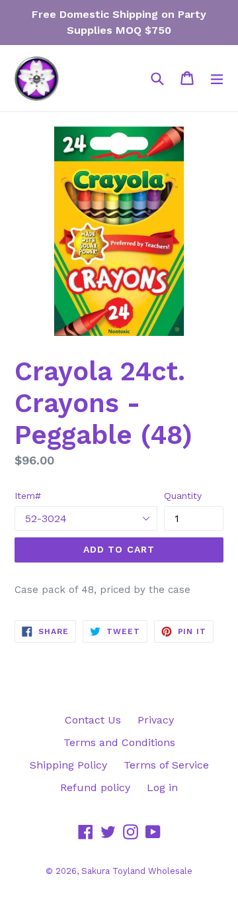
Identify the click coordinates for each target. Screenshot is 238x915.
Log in (162, 787)
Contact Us (93, 720)
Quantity (183, 495)
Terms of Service (166, 765)
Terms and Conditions (119, 742)
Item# (28, 495)
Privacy (156, 720)
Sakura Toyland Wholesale (136, 871)
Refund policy (95, 787)
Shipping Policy (68, 765)
